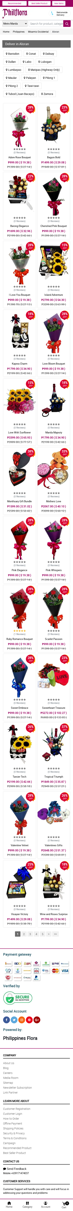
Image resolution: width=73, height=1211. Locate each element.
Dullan (12, 62)
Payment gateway (17, 954)
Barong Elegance (19, 226)
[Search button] (67, 23)
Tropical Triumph (53, 776)
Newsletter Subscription (17, 1087)
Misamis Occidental (38, 31)
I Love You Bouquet (19, 295)
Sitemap (8, 1083)
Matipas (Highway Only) (45, 70)
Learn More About (16, 1101)
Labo (28, 62)
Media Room (10, 1078)
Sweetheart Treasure (53, 708)
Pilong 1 (50, 78)
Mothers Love (53, 501)
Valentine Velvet (19, 845)
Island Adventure (53, 295)
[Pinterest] (29, 1019)
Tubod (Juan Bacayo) (21, 94)
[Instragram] (21, 1019)
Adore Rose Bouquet (19, 157)
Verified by (11, 986)
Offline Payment (12, 1123)
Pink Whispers (54, 570)
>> (55, 934)
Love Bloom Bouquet (53, 363)
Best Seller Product (39, 3)
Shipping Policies (13, 1128)
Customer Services (16, 1181)
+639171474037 (20, 1173)
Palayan (31, 78)
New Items (58, 3)
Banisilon (13, 54)
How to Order (11, 1118)
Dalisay (49, 54)
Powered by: (12, 1029)
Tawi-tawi (33, 86)
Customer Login (12, 1113)
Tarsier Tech (19, 776)
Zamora (48, 94)
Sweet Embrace (19, 708)
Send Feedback (16, 1169)
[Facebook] (6, 1019)
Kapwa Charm (19, 363)
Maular (12, 78)
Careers (7, 1073)
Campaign (9, 1143)
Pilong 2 (13, 86)
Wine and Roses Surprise (54, 914)
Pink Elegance (19, 570)
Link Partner (10, 1092)
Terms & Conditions (14, 1138)
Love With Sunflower (19, 432)
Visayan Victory (19, 914)
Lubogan (46, 62)
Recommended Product (17, 1148)
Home (6, 31)
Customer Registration (16, 1109)
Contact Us (11, 1161)
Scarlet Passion (53, 639)
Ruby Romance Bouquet (19, 639)
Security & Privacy (14, 1133)
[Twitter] (14, 1019)
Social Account (14, 1011)
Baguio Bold (53, 157)
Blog (6, 1068)
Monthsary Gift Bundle (19, 501)
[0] (64, 1203)
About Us (8, 1063)
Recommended (14, 3)
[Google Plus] (36, 1019)
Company (9, 1055)
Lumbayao (14, 70)
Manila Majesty (53, 432)
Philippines (19, 31)
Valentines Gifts (53, 845)
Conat (32, 54)
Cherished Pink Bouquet (53, 226)
